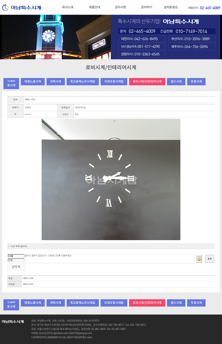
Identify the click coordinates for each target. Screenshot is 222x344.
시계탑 (11, 81)
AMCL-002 (28, 284)
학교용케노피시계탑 (82, 81)
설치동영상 (171, 7)
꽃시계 (11, 85)
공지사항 (120, 7)
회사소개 (67, 7)
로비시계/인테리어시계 (147, 81)
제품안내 (94, 7)
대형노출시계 (32, 81)
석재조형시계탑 (114, 81)
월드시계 (176, 81)
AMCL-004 (28, 278)
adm (89, 337)
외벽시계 (55, 81)
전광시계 (196, 81)
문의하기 (146, 7)
